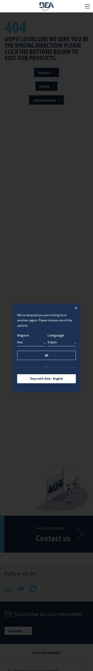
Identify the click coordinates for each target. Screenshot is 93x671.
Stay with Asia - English (46, 378)
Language (56, 335)
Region (23, 335)
